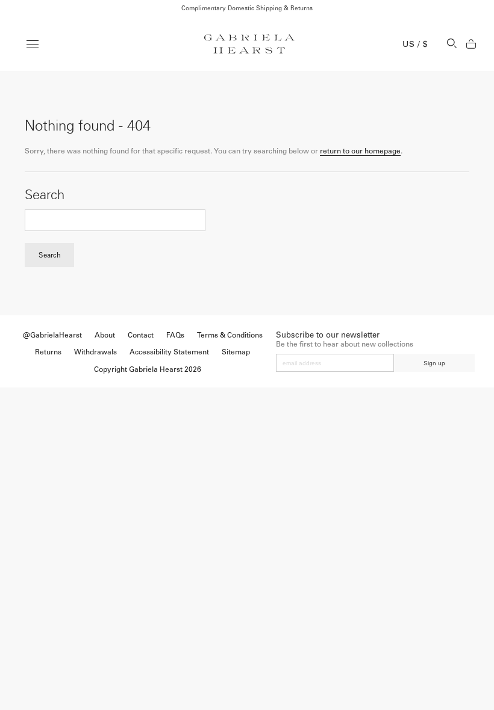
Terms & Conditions (230, 335)
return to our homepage (360, 151)
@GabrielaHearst (52, 335)
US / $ (415, 44)
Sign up (434, 363)
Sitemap (236, 352)
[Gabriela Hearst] (249, 44)
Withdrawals (95, 352)
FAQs (175, 335)
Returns (48, 352)
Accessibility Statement (169, 352)
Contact (141, 335)
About (105, 335)
